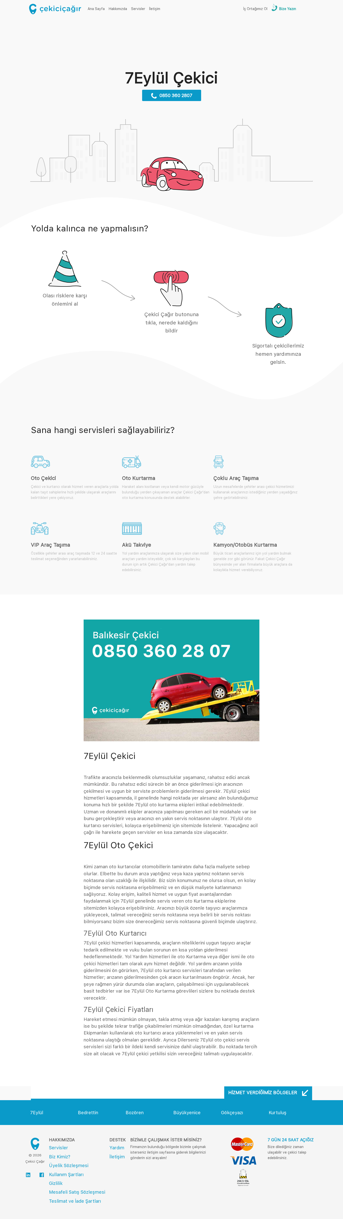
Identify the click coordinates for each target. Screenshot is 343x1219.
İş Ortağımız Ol (255, 9)
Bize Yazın (287, 9)
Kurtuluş (278, 1112)
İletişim (154, 9)
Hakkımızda (118, 9)
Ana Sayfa (97, 9)
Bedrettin (88, 1112)
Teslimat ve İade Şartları (75, 1201)
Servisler (138, 9)
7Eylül (36, 1112)
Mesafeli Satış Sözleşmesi (77, 1192)
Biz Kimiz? (59, 1156)
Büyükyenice (187, 1112)
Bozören (135, 1112)
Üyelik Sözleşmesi (68, 1165)
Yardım (116, 1147)
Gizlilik (56, 1183)
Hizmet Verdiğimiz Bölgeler (263, 1092)
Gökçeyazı (232, 1112)
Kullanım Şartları (66, 1174)
